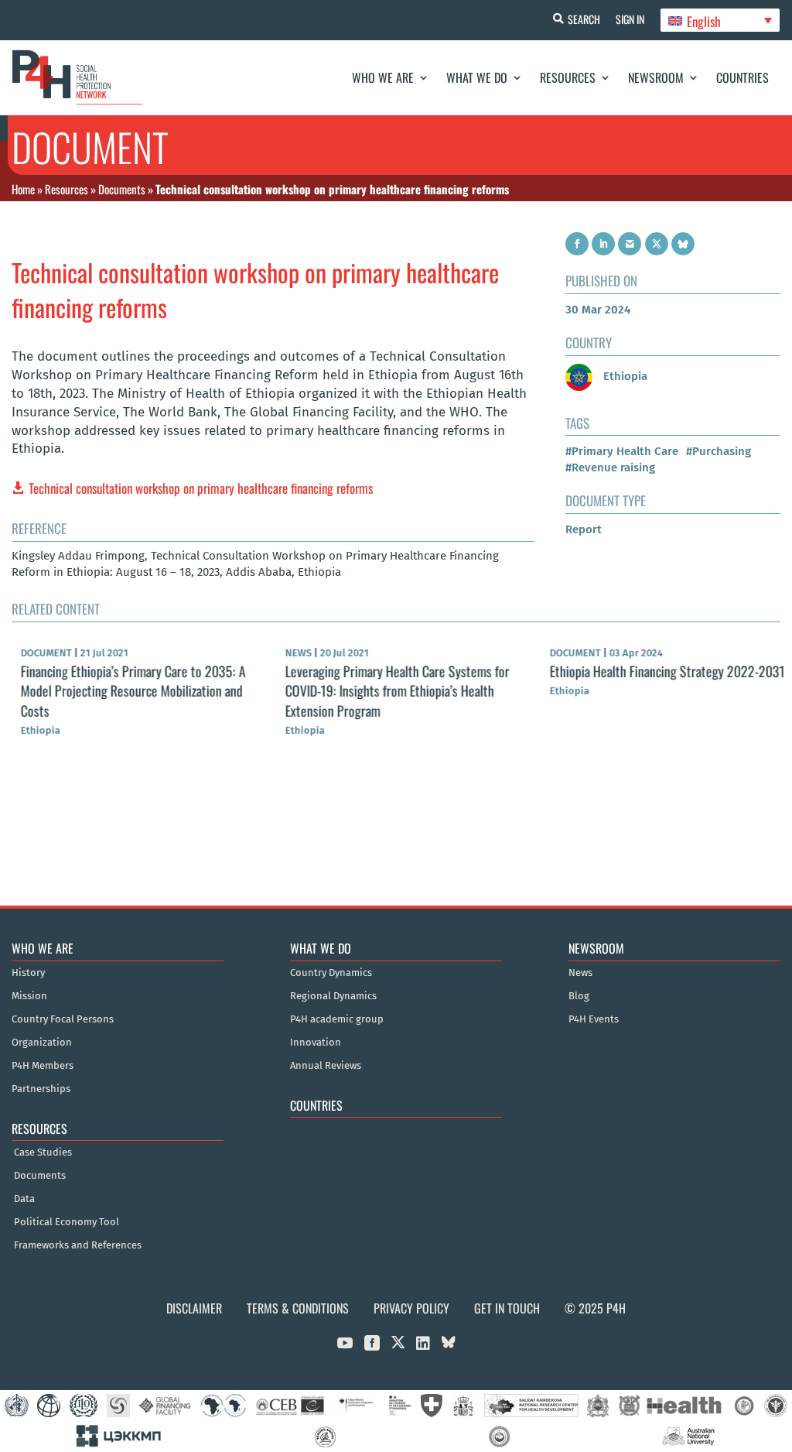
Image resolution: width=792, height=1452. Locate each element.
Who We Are (383, 77)
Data (24, 1198)
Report (583, 529)
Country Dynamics (331, 972)
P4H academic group (337, 1019)
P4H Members (42, 1065)
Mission (29, 996)
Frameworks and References (78, 1245)
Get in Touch (507, 1308)
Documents (121, 188)
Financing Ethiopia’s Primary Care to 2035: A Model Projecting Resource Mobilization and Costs (124, 690)
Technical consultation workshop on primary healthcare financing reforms (201, 488)
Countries (742, 77)
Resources (568, 77)
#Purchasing (718, 451)
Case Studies (43, 1152)
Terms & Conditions (298, 1308)
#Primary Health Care (621, 451)
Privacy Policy (411, 1308)
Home (23, 188)
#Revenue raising (610, 467)
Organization (42, 1042)
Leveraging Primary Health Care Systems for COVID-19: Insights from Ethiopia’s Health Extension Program (388, 690)
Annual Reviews (325, 1065)
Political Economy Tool (66, 1222)
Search (584, 19)
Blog (578, 996)
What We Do (476, 77)
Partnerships (41, 1089)
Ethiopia (623, 376)
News (580, 972)
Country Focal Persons (63, 1019)
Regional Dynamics (333, 996)
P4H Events (593, 1019)
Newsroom (656, 77)
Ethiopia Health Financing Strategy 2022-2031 (658, 671)
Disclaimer (194, 1308)
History (28, 972)
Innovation (315, 1042)
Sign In (630, 19)
